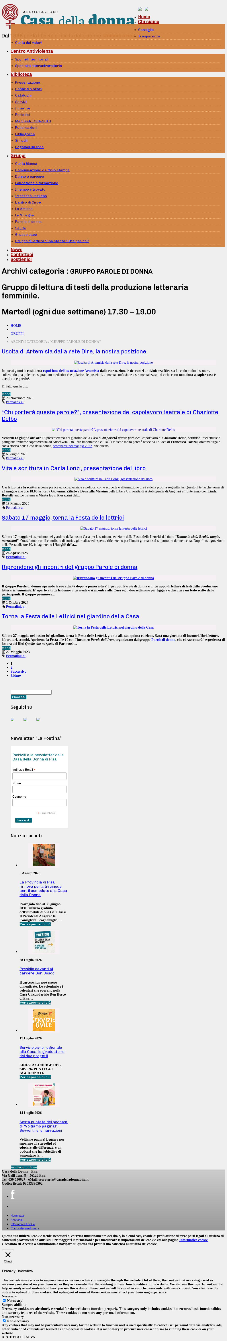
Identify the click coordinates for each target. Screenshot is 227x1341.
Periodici (22, 115)
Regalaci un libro (29, 147)
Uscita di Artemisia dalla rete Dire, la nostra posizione (74, 351)
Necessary (14, 1301)
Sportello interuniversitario (38, 66)
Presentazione (27, 82)
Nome (16, 783)
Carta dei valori (28, 42)
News (16, 249)
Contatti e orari (28, 89)
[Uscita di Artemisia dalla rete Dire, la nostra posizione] (113, 362)
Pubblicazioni (26, 127)
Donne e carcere (29, 176)
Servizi (21, 102)
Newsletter (17, 1215)
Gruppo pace (26, 234)
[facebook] (12, 1194)
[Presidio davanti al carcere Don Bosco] (44, 952)
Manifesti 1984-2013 (33, 121)
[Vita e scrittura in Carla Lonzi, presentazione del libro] (113, 479)
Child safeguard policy (25, 1228)
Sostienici (21, 259)
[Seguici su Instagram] (41, 723)
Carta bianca (26, 163)
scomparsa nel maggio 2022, (73, 446)
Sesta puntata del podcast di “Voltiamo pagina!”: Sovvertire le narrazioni (44, 1126)
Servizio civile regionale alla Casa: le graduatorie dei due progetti (42, 1051)
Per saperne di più (35, 924)
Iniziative (22, 108)
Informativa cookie (193, 1240)
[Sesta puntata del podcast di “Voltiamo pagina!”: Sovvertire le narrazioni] (44, 1104)
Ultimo (16, 675)
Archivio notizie (24, 1167)
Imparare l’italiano (31, 196)
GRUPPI (17, 333)
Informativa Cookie (23, 1224)
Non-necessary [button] (13, 1317)
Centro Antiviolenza (32, 51)
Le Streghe (24, 215)
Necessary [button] (9, 1296)
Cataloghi (23, 95)
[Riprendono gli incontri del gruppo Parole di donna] (113, 578)
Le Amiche (24, 209)
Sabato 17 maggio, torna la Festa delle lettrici (63, 517)
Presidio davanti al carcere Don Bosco (37, 971)
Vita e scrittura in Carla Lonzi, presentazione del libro (74, 468)
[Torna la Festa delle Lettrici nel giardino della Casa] (113, 627)
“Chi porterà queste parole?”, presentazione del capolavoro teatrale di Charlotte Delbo (110, 415)
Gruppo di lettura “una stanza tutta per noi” (52, 241)
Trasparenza (149, 36)
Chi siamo (148, 21)
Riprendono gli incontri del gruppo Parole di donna (69, 567)
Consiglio (146, 30)
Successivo (18, 671)
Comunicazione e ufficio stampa (42, 170)
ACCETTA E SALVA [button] (18, 1337)
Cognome (19, 796)
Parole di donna (28, 222)
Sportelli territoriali (32, 59)
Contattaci (22, 254)
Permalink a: (14, 402)
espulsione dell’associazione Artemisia (71, 371)
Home (144, 16)
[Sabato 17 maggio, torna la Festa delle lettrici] (113, 528)
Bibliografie (25, 134)
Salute (20, 228)
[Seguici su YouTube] (28, 723)
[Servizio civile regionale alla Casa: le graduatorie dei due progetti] (44, 1030)
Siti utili (21, 140)
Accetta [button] (27, 1244)
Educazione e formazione (36, 183)
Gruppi (18, 155)
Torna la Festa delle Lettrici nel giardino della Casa (70, 616)
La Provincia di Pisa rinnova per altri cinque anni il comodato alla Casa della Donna (43, 888)
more (6, 394)
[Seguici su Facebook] (16, 723)
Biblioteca (21, 74)
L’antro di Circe (28, 202)
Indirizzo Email (23, 770)
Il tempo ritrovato (30, 189)
